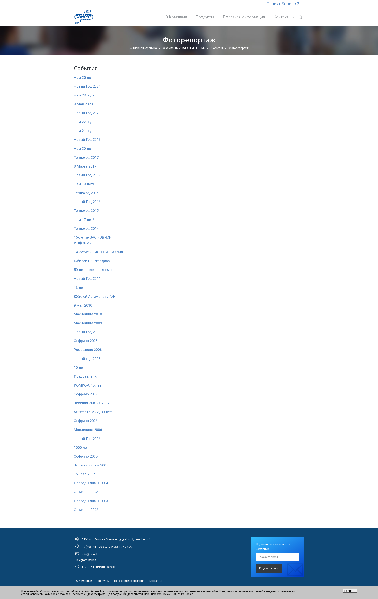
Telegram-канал (85, 560)
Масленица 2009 (88, 323)
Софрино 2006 (86, 421)
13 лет (79, 288)
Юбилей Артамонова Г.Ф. (95, 296)
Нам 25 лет (83, 77)
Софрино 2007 (86, 394)
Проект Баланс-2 (283, 3)
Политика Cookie (182, 594)
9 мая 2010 (83, 305)
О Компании (176, 17)
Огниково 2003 (86, 492)
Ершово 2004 (84, 474)
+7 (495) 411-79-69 (94, 546)
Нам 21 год (83, 131)
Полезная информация (244, 17)
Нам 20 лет (83, 149)
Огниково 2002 (86, 510)
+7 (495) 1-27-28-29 (119, 546)
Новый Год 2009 (87, 332)
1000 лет (81, 447)
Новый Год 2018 (87, 139)
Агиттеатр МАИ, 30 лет (93, 412)
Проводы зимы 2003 (91, 501)
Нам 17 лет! (84, 220)
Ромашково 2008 (88, 350)
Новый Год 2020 (87, 113)
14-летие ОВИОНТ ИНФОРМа (98, 252)
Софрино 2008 (86, 341)
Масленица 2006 (88, 430)
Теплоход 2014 (86, 228)
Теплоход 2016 (86, 193)
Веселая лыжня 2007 (91, 403)
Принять (349, 590)
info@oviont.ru (91, 554)
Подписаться (269, 568)
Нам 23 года (84, 95)
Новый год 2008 (87, 359)
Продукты (205, 17)
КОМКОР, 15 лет (87, 385)
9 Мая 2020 (83, 104)
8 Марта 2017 (85, 166)
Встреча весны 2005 (91, 465)
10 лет (79, 367)
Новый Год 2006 (87, 439)
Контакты (283, 17)
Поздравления (86, 376)
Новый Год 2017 (87, 175)
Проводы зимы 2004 (91, 483)
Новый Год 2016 (87, 202)
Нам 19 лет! (84, 184)
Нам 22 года (84, 122)
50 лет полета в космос (94, 270)
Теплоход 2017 (86, 157)
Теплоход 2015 (86, 211)
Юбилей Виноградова (92, 261)
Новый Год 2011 (87, 278)
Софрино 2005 (86, 456)
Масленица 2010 (88, 314)
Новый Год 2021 (87, 86)
